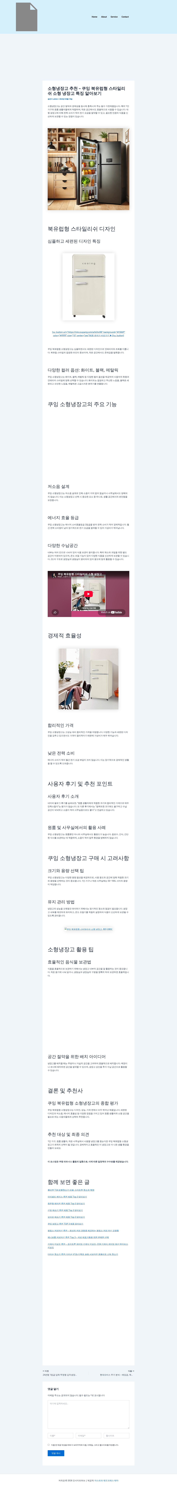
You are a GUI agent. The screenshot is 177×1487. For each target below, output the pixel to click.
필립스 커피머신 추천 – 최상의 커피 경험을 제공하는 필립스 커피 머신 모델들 (83, 1230)
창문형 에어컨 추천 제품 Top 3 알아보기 (66, 1203)
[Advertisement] (88, 61)
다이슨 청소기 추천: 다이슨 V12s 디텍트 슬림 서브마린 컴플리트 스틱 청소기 (83, 1254)
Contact (125, 17)
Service (114, 17)
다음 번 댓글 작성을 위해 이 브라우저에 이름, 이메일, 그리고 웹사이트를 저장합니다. (85, 1445)
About (104, 17)
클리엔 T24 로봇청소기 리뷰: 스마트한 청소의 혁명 (71, 1190)
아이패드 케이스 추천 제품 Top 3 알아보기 (67, 1196)
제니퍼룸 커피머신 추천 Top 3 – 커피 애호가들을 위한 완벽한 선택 (78, 1237)
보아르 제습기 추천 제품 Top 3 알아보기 (66, 1217)
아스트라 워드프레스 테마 (106, 1480)
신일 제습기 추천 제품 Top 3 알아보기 (65, 1210)
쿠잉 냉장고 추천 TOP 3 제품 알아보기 (65, 1223)
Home (94, 17)
